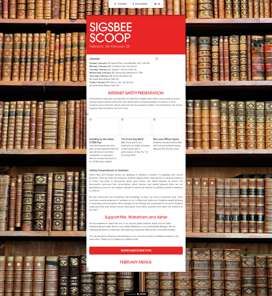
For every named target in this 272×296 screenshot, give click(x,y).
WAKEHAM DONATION (136, 250)
